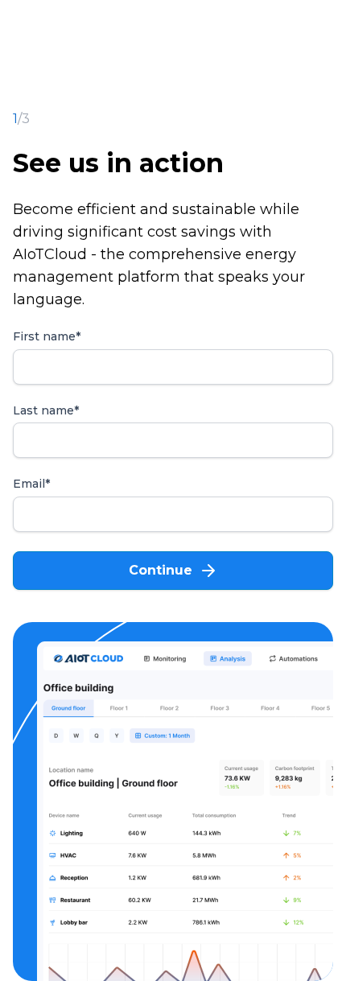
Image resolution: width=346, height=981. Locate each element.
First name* (46, 337)
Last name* (46, 411)
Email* (31, 484)
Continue (160, 570)
